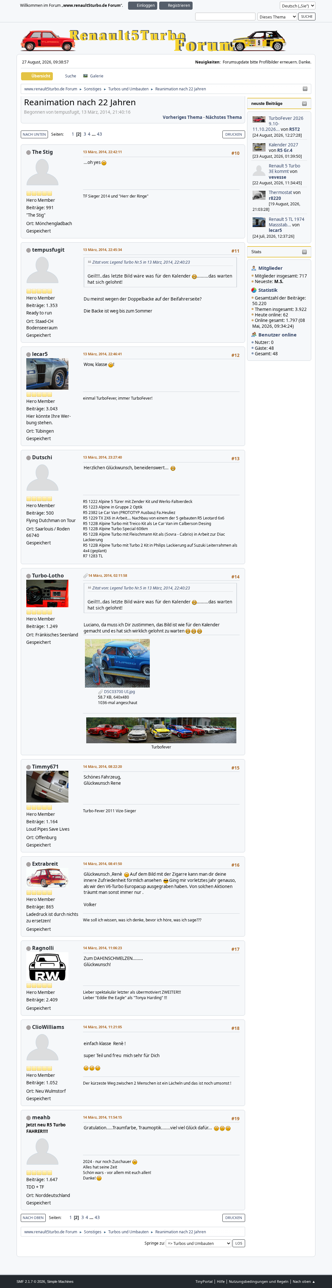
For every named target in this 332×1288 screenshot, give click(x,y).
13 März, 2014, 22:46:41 (102, 353)
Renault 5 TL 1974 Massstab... (286, 222)
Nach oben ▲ (304, 1281)
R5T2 (294, 129)
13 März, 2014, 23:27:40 (102, 457)
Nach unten (34, 134)
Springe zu (154, 1243)
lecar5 (275, 230)
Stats (256, 251)
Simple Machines (60, 1281)
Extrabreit (45, 863)
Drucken (233, 134)
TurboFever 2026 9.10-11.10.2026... (278, 123)
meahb (41, 1117)
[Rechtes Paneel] (305, 89)
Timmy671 (45, 766)
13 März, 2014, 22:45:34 (102, 249)
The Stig (42, 151)
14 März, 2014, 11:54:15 (102, 1117)
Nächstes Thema (224, 117)
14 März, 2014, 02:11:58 (107, 575)
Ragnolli (43, 948)
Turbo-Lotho (48, 575)
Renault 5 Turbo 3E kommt (284, 168)
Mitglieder (270, 268)
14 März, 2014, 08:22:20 (102, 766)
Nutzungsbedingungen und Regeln (259, 1281)
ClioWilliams (48, 1027)
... (94, 134)
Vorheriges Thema (182, 117)
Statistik (268, 290)
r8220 (275, 198)
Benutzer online (277, 334)
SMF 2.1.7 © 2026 (31, 1281)
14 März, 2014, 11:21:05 (102, 1026)
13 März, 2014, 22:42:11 (102, 151)
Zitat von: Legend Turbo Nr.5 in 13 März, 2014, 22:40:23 (141, 262)
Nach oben (33, 1217)
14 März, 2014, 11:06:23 (102, 947)
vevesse (277, 177)
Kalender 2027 (283, 145)
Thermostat (280, 192)
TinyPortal (204, 1281)
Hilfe (221, 1281)
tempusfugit (48, 249)
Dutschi (42, 457)
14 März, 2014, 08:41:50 (102, 863)
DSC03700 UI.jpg (119, 691)
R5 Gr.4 (284, 150)
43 (99, 134)
